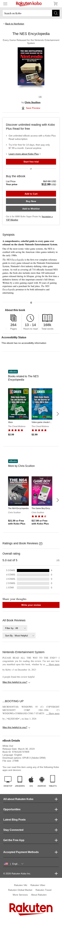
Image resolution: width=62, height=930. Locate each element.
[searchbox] (31, 13)
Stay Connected (13, 829)
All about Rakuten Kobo (18, 799)
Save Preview (33, 108)
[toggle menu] (5, 3)
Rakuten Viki (20, 885)
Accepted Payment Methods (21, 852)
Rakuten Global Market (20, 890)
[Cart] (55, 3)
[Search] (56, 13)
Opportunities (12, 809)
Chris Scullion (33, 102)
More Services (20, 894)
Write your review (31, 605)
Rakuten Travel (43, 890)
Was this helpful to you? (14, 682)
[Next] (57, 414)
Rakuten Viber (37, 885)
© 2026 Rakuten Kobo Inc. (17, 873)
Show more (53, 664)
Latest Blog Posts (14, 819)
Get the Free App (13, 840)
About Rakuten (39, 894)
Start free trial (31, 161)
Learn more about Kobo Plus (24, 154)
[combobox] (14, 628)
